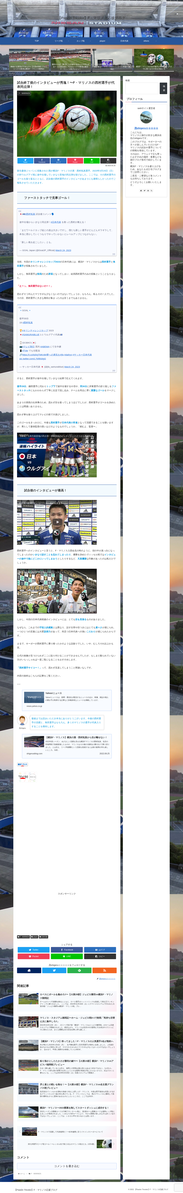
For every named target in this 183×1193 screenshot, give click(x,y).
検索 (127, 80)
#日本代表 (56, 222)
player (35, 937)
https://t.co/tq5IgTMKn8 (33, 355)
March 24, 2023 (63, 250)
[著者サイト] (29, 970)
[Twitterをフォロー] (54, 970)
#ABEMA (44, 346)
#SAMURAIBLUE (30, 334)
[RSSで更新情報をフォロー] (104, 970)
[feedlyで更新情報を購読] (79, 970)
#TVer (25, 350)
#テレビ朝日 (28, 346)
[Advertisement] (67, 913)
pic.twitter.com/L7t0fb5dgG (32, 359)
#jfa (62, 355)
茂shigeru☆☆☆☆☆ (146, 128)
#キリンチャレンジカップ (35, 330)
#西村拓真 (30, 214)
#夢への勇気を (52, 355)
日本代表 (44, 937)
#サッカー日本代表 (82, 355)
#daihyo (68, 355)
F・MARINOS (24, 937)
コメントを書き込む (67, 1166)
